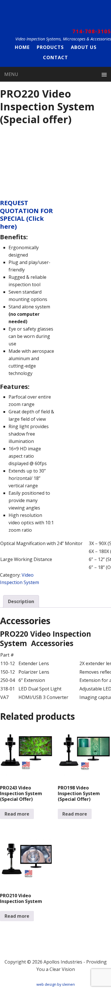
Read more (17, 814)
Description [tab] (21, 601)
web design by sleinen (55, 984)
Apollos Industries (55, 15)
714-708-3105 (91, 31)
